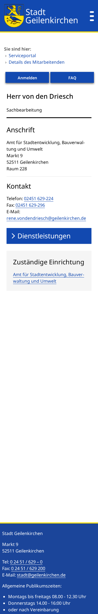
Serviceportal (22, 55)
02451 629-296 (30, 205)
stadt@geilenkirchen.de (41, 575)
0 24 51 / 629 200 (28, 568)
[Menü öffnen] (92, 16)
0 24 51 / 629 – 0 (26, 562)
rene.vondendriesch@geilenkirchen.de (46, 218)
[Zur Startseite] (41, 15)
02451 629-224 (38, 198)
